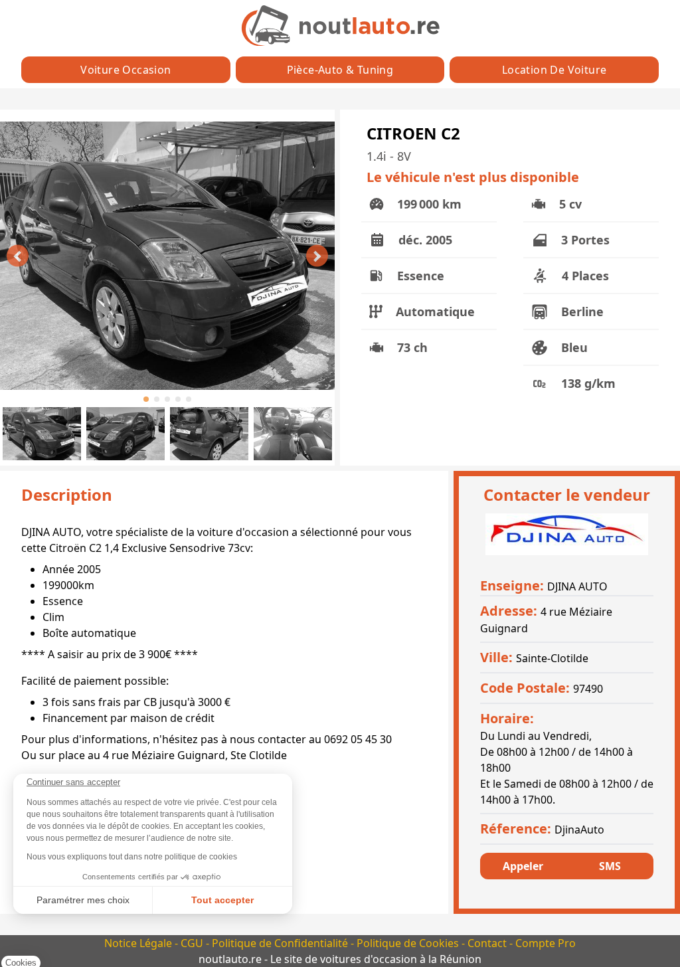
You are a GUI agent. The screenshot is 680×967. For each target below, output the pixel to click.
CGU (193, 943)
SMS (610, 866)
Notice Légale (139, 943)
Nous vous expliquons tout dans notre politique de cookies (132, 856)
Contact (488, 943)
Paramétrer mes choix (83, 900)
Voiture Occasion (125, 69)
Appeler (523, 866)
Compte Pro (545, 943)
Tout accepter (222, 900)
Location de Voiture (554, 69)
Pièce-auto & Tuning (340, 69)
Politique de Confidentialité (281, 943)
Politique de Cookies (409, 943)
